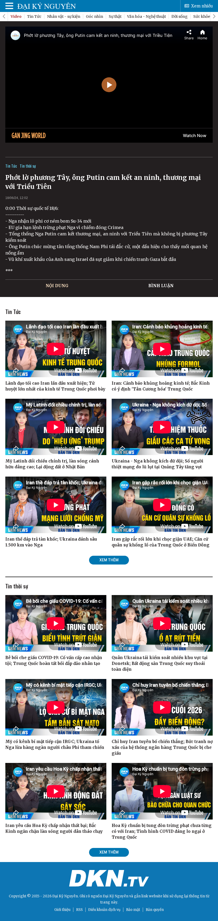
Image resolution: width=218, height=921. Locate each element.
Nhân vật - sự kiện (63, 16)
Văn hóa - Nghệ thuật (146, 16)
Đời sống (179, 16)
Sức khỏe (201, 16)
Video (16, 16)
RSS (79, 909)
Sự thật (115, 16)
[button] (214, 16)
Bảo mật (133, 909)
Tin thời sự (28, 166)
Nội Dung (57, 285)
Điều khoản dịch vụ (104, 909)
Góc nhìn (94, 16)
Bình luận (161, 285)
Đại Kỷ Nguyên (115, 896)
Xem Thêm (109, 560)
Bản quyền (155, 909)
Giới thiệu (62, 909)
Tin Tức (34, 16)
